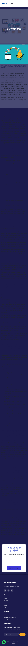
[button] (14, 568)
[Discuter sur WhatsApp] (4, 642)
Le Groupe (6, 607)
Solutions (6, 600)
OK (22, 634)
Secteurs (6, 603)
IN (8, 590)
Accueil (5, 598)
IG (11, 590)
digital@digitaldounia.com (10, 617)
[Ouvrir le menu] (18, 3)
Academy (6, 605)
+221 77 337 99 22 (8, 615)
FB (5, 590)
